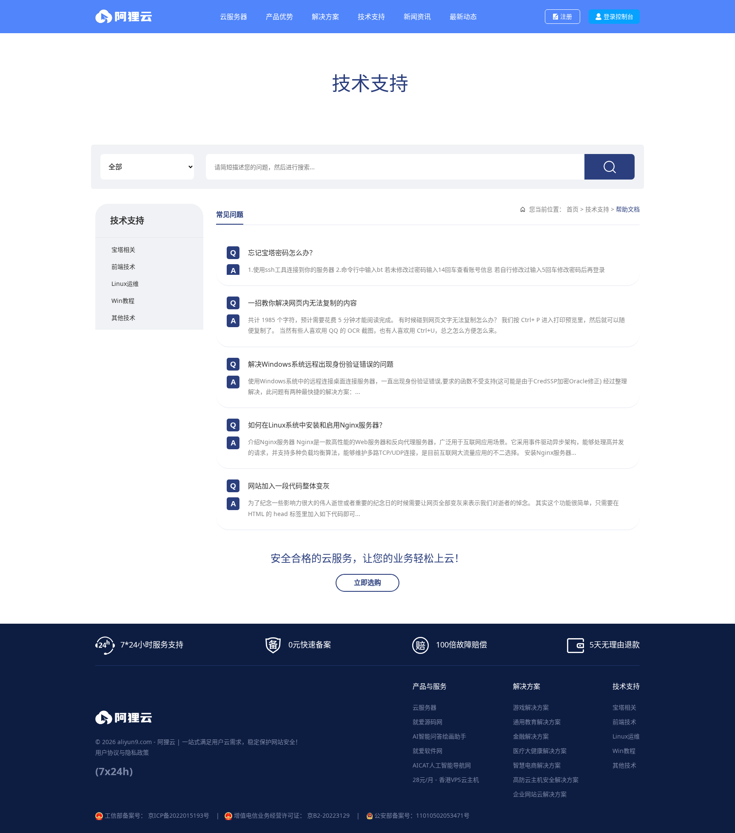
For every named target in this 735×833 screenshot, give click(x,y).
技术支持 (371, 16)
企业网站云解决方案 (540, 794)
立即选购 (367, 582)
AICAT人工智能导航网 (442, 765)
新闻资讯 (417, 16)
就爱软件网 (427, 751)
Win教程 (122, 301)
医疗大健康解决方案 (540, 751)
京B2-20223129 (328, 815)
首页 (572, 209)
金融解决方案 (531, 736)
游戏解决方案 (531, 707)
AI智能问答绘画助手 (439, 736)
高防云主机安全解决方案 (545, 780)
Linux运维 (125, 284)
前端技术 (123, 266)
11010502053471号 (443, 815)
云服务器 (424, 707)
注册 (566, 16)
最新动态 (463, 16)
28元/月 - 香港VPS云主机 (446, 780)
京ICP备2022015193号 (178, 815)
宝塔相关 (123, 249)
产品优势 (279, 16)
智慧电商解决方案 (537, 765)
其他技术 (123, 318)
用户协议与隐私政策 (122, 752)
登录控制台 (618, 16)
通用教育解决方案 (537, 722)
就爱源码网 (427, 722)
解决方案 (325, 16)
